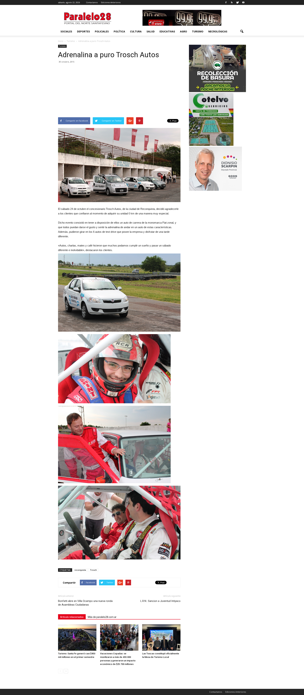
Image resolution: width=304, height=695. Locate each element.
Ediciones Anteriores (111, 2)
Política (119, 31)
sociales (66, 31)
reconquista (80, 570)
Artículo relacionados (72, 617)
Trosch (93, 570)
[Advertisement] (119, 90)
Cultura (136, 31)
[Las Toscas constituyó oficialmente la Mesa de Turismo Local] (161, 637)
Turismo (197, 31)
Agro (183, 31)
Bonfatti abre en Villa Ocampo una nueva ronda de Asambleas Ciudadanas (85, 602)
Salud (151, 31)
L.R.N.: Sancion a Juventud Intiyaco (160, 601)
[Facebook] (226, 2)
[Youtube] (243, 2)
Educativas (167, 31)
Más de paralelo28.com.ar (102, 617)
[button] (242, 31)
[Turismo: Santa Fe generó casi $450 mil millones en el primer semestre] (77, 637)
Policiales (102, 31)
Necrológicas (217, 31)
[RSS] (231, 2)
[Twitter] (237, 2)
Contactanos (92, 2)
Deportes (83, 31)
